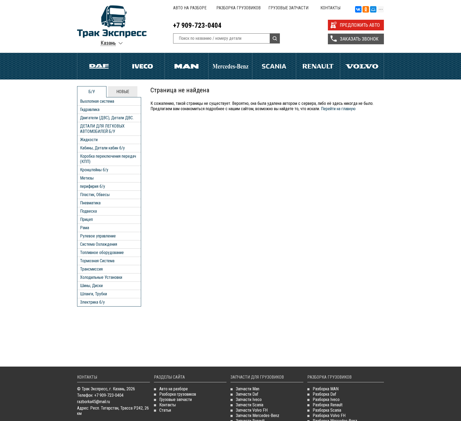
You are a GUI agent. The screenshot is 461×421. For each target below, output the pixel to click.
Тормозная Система (97, 260)
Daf (99, 66)
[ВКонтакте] (358, 9)
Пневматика (90, 202)
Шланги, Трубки (93, 293)
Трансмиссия (91, 269)
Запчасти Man (247, 388)
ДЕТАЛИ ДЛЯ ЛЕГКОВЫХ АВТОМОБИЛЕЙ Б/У (102, 129)
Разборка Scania (327, 410)
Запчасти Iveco (249, 399)
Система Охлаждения (98, 244)
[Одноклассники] (366, 9)
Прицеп (86, 219)
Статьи (165, 410)
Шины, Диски (91, 285)
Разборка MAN (326, 388)
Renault (318, 66)
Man (186, 66)
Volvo (362, 66)
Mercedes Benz (230, 66)
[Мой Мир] (373, 9)
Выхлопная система (97, 101)
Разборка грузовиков (238, 7)
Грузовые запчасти (288, 7)
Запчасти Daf (247, 394)
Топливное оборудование (102, 252)
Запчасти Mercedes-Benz (257, 415)
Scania (274, 66)
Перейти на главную (338, 108)
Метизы (87, 178)
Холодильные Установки (101, 277)
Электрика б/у (92, 302)
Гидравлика (90, 109)
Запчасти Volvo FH (252, 410)
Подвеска (88, 211)
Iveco (142, 66)
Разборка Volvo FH (329, 415)
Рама (84, 227)
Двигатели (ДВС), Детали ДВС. (107, 117)
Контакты (330, 7)
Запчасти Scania (249, 404)
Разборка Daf (324, 394)
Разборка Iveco (326, 399)
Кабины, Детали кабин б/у (102, 147)
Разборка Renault (328, 404)
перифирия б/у (92, 186)
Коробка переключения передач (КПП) (108, 159)
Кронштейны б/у (94, 169)
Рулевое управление (98, 236)
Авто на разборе (189, 7)
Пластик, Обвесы (95, 194)
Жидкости (89, 139)
